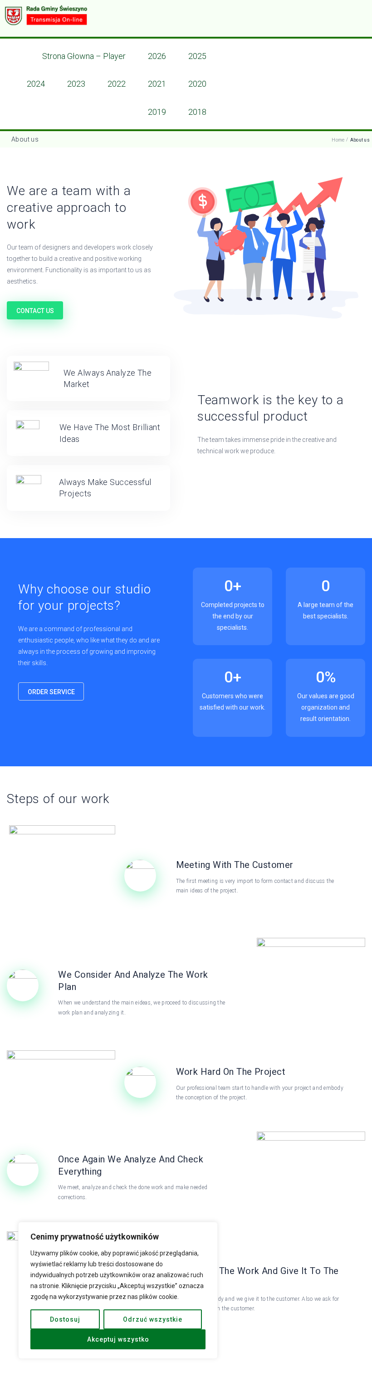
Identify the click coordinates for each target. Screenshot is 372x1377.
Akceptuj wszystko (118, 1339)
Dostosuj (65, 1319)
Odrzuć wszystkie (152, 1319)
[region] (118, 1290)
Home (338, 139)
